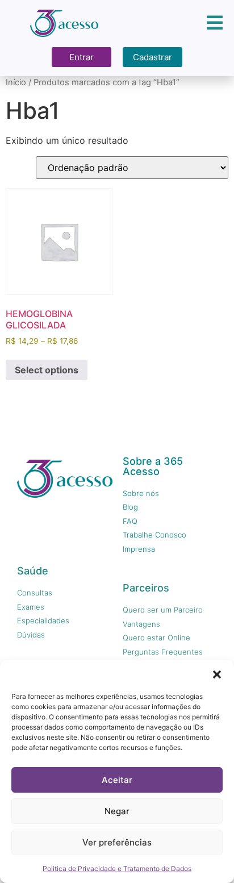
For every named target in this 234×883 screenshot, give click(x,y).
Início (16, 82)
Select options (46, 370)
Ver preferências (117, 842)
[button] (217, 674)
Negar (117, 811)
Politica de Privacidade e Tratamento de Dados (117, 868)
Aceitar (117, 779)
